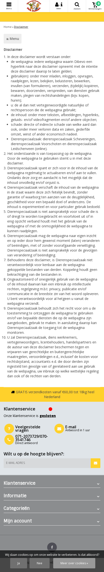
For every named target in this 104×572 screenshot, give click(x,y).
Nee (39, 563)
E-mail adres (15, 463)
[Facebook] (52, 547)
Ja (18, 563)
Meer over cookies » (74, 563)
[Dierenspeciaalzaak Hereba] (34, 6)
